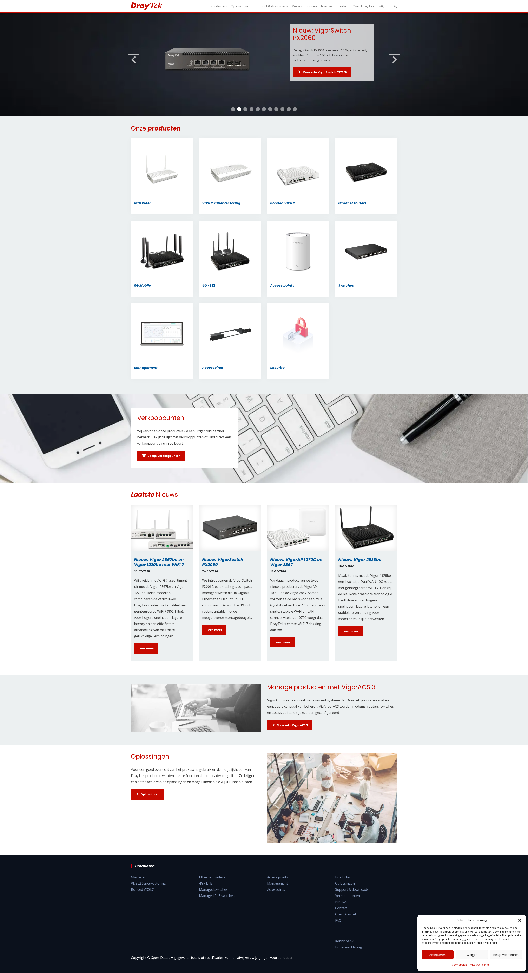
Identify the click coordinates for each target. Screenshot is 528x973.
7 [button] (270, 109)
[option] (264, 64)
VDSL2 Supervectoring (148, 883)
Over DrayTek (363, 6)
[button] (520, 920)
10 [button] (289, 109)
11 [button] (295, 109)
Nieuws (326, 6)
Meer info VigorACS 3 (292, 725)
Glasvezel (138, 877)
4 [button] (252, 109)
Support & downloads (271, 6)
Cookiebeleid (460, 964)
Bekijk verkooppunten (164, 456)
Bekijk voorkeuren (506, 955)
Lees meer (146, 648)
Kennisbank (344, 941)
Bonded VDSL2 (142, 889)
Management (277, 883)
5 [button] (258, 109)
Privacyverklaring (479, 964)
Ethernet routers (212, 877)
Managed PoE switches (217, 895)
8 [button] (276, 109)
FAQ (381, 6)
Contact (343, 6)
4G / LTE (205, 883)
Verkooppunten (304, 6)
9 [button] (282, 109)
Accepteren (437, 955)
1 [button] (233, 109)
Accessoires (276, 889)
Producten (219, 6)
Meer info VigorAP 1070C (321, 68)
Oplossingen (240, 6)
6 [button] (264, 109)
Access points (277, 877)
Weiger (472, 955)
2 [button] (239, 109)
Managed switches (213, 889)
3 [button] (245, 109)
